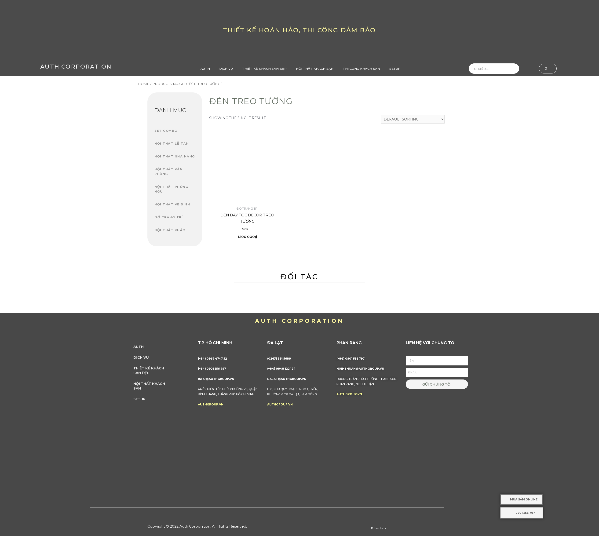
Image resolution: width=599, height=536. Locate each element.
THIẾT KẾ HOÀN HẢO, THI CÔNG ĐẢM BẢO (299, 30)
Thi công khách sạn (361, 68)
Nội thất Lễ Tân (171, 143)
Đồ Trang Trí (168, 217)
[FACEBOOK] (509, 30)
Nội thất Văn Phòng (168, 171)
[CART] (548, 68)
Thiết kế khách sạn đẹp (264, 68)
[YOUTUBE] (524, 30)
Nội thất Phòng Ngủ (171, 189)
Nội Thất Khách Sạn (314, 68)
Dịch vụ (226, 68)
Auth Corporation (76, 66)
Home (143, 84)
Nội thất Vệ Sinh (172, 204)
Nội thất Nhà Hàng (174, 156)
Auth (205, 68)
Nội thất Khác (169, 230)
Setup (394, 68)
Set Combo (166, 130)
